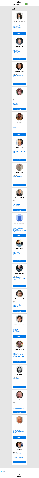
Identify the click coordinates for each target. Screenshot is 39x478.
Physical (16, 304)
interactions (16, 252)
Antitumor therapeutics (17, 255)
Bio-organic (17, 201)
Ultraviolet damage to (18, 228)
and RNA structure (17, 405)
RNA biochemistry (16, 331)
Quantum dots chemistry (17, 79)
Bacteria (14, 102)
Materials (16, 254)
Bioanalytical (17, 429)
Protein (16, 329)
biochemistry (16, 25)
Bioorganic (17, 453)
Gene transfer (15, 104)
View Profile (19, 33)
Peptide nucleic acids (17, 52)
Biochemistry (15, 103)
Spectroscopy (16, 302)
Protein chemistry (16, 306)
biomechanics (16, 430)
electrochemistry (17, 27)
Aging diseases (16, 357)
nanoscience (16, 253)
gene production (17, 328)
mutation (15, 353)
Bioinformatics (15, 407)
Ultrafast (16, 227)
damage (15, 127)
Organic (16, 204)
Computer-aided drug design (18, 408)
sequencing (16, 152)
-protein (17, 176)
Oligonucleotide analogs (17, 51)
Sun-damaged (16, 456)
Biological (16, 277)
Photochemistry (16, 205)
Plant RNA (15, 330)
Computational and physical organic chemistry (18, 458)
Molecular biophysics (17, 305)
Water (16, 229)
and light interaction (17, 203)
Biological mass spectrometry (18, 431)
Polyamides (15, 53)
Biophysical (17, 454)
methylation (16, 378)
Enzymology (15, 382)
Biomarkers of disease (17, 432)
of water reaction (18, 75)
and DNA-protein (19, 126)
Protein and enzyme (18, 356)
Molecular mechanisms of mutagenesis (17, 283)
